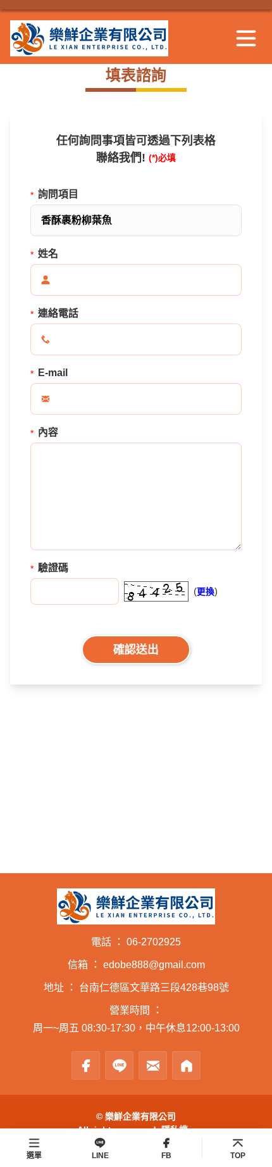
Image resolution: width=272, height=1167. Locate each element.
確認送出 (136, 649)
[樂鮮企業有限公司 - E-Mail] (153, 1065)
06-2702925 (154, 942)
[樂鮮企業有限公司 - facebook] (85, 1065)
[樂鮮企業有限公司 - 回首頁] (107, 38)
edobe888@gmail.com (154, 964)
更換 (205, 591)
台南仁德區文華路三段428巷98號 (154, 987)
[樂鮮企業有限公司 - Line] (119, 1065)
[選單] (246, 38)
